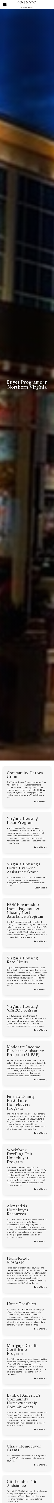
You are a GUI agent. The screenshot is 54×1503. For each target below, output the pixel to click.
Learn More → (41, 888)
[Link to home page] (27, 4)
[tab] (27, 773)
